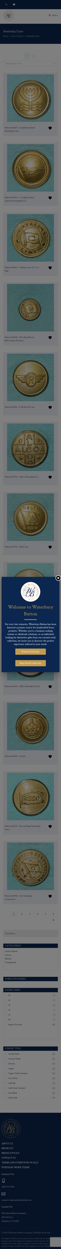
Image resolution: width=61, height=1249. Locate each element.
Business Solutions (30, 651)
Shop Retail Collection (30, 663)
